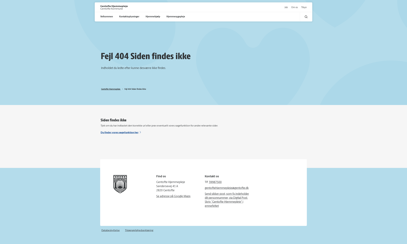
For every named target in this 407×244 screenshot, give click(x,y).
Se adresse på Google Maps (173, 196)
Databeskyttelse (110, 230)
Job (286, 7)
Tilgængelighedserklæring (139, 230)
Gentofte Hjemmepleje (111, 89)
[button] (306, 16)
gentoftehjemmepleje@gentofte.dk (227, 188)
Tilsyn (304, 7)
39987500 (215, 182)
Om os (294, 7)
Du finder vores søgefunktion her (119, 132)
